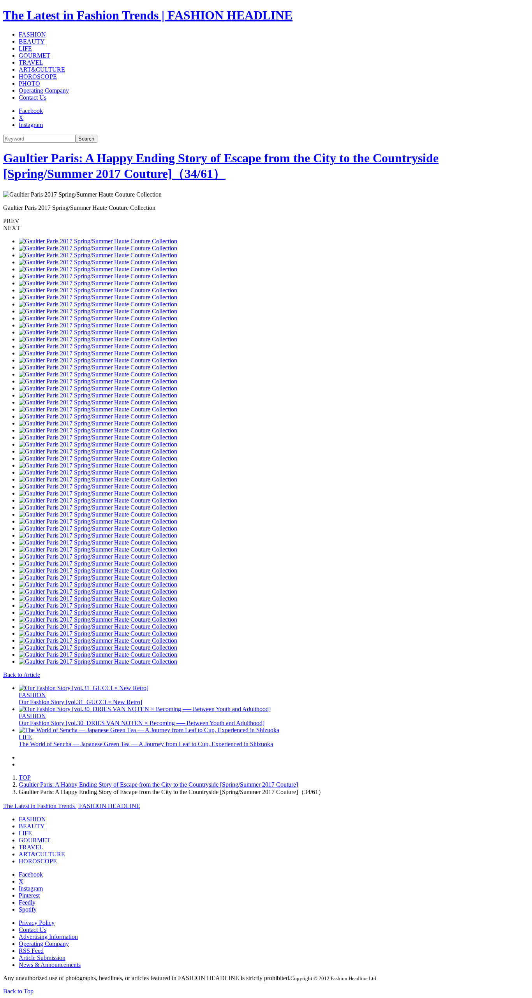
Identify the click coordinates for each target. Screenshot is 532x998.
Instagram (31, 124)
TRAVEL (31, 62)
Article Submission (42, 957)
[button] (266, 221)
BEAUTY (32, 41)
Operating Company (44, 90)
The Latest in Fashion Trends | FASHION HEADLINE (147, 15)
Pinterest (29, 895)
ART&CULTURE (42, 69)
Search (86, 139)
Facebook (31, 110)
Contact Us (32, 97)
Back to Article (21, 674)
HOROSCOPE (38, 76)
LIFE (25, 48)
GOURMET (34, 55)
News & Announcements (50, 964)
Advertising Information (48, 936)
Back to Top (18, 991)
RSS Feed (31, 950)
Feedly (27, 902)
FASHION (32, 34)
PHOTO (29, 83)
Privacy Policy (37, 922)
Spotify (28, 909)
